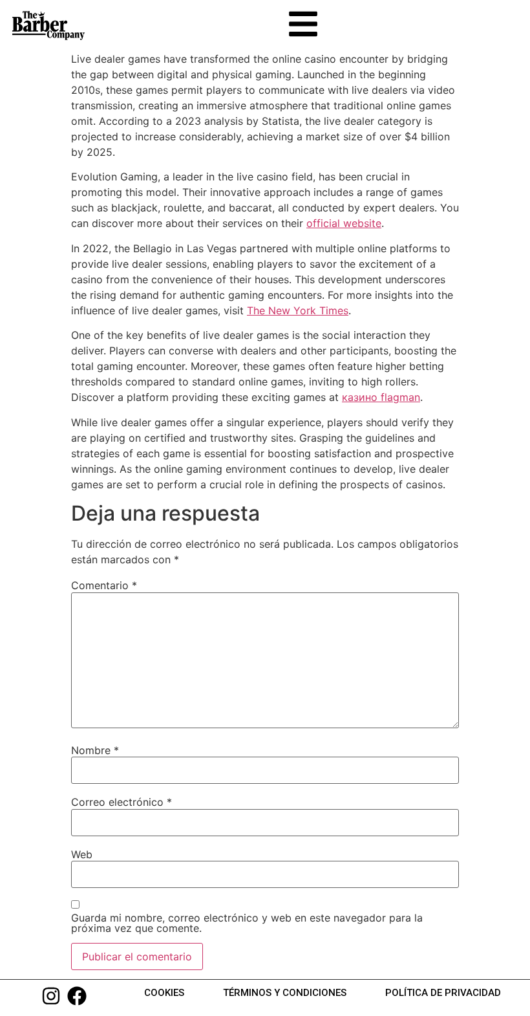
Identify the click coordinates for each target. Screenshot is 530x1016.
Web (81, 854)
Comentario (104, 585)
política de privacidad (443, 993)
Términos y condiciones (284, 993)
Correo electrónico (121, 802)
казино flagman (381, 397)
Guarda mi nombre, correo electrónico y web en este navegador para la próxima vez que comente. (247, 923)
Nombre (95, 750)
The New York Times (297, 310)
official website (343, 223)
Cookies (164, 993)
